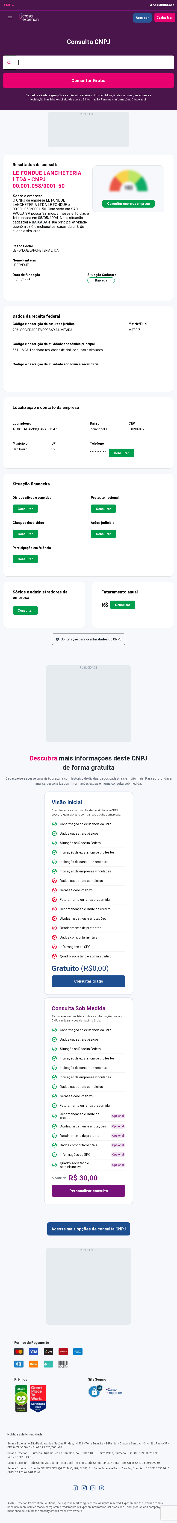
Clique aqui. (139, 99)
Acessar (142, 18)
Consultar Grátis (88, 80)
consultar (121, 453)
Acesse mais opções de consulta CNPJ (88, 1229)
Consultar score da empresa (128, 203)
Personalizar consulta (88, 1191)
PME (7, 5)
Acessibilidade (162, 5)
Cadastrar (164, 17)
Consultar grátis (88, 981)
